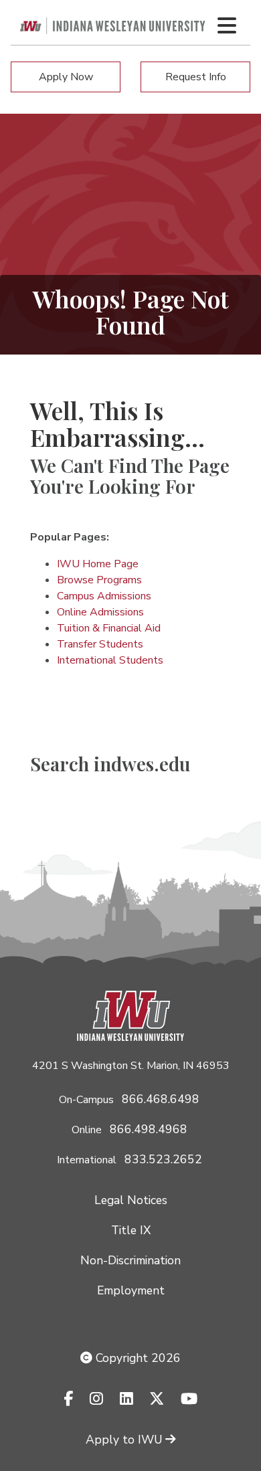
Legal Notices (130, 1200)
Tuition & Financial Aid (109, 628)
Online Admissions (100, 612)
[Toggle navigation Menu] (226, 25)
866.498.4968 (148, 1129)
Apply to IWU (124, 1440)
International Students (110, 660)
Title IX (131, 1230)
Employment (131, 1290)
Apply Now (66, 77)
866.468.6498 (160, 1099)
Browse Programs (99, 580)
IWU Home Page (98, 564)
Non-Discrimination (130, 1260)
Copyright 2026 (136, 1358)
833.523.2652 (163, 1159)
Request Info (195, 77)
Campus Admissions (104, 596)
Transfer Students (100, 644)
